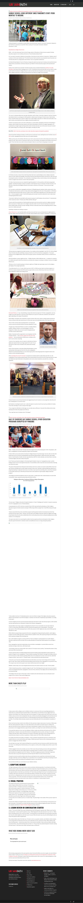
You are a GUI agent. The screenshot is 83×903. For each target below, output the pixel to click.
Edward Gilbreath (12, 833)
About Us (29, 870)
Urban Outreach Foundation (32, 882)
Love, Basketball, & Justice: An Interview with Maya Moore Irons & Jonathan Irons (50, 885)
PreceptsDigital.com (31, 880)
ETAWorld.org (29, 884)
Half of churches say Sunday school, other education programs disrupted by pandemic (31, 131)
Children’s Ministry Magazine (26, 804)
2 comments (25, 685)
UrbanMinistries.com (31, 878)
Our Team (29, 872)
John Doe (46, 892)
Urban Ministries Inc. (13, 212)
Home (51, 4)
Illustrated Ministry (13, 312)
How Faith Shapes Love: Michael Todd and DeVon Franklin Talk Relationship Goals (50, 880)
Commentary (24, 17)
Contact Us (11, 886)
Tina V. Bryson (12, 685)
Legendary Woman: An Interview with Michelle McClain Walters (50, 893)
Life (70, 4)
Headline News (28, 17)
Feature (20, 685)
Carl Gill (45, 883)
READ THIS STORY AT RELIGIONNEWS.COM (19, 677)
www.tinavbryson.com (36, 860)
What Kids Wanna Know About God (22, 830)
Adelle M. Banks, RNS (13, 17)
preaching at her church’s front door (18, 355)
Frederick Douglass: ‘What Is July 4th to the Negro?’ (50, 875)
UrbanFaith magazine (31, 886)
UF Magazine (63, 4)
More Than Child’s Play (17, 683)
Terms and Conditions (31, 876)
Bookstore (56, 4)
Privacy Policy (29, 874)
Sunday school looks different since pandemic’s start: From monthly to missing (32, 14)
